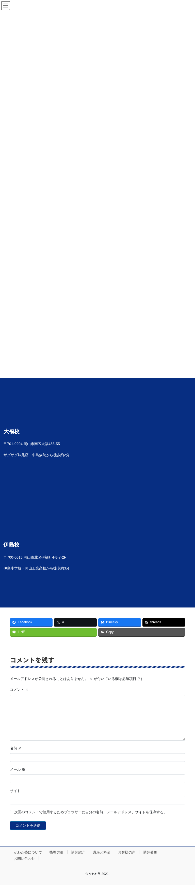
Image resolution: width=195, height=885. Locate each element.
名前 (16, 748)
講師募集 (150, 852)
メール (17, 769)
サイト (15, 791)
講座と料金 (101, 852)
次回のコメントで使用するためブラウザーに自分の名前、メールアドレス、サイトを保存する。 (90, 812)
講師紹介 (78, 852)
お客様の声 (127, 852)
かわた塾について (28, 852)
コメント (19, 690)
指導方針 (57, 852)
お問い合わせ (24, 858)
